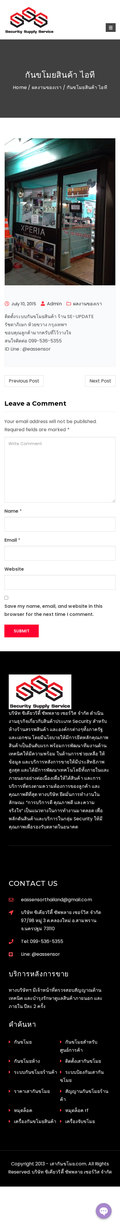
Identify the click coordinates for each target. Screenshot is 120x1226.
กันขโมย (23, 1042)
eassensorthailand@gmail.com (56, 899)
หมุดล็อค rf (77, 1110)
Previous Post (24, 381)
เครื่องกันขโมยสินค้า (35, 1121)
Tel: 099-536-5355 (42, 941)
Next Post (100, 381)
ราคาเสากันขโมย (32, 1091)
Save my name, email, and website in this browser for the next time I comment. (53, 610)
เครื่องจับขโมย (80, 1121)
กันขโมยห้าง (27, 1061)
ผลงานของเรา (47, 87)
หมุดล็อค (23, 1110)
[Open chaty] (104, 1211)
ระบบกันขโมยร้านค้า (35, 1072)
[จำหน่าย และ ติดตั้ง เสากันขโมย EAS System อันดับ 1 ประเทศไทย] (35, 20)
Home (20, 87)
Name (11, 511)
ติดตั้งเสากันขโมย (83, 1061)
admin (54, 303)
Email (10, 540)
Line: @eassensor (40, 954)
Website (14, 569)
